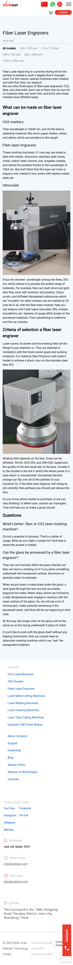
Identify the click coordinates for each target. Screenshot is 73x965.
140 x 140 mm (12, 54)
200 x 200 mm (33, 54)
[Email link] (59, 4)
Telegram (9, 822)
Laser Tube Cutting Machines (26, 717)
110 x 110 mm (50, 48)
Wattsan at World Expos (23, 772)
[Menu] (68, 4)
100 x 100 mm (28, 48)
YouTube (9, 808)
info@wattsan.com (15, 863)
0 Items (63, 12)
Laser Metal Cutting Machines (26, 696)
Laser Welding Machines (23, 703)
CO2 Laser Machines (20, 674)
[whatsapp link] (52, 4)
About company (17, 736)
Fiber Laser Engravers (21, 688)
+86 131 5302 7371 (17, 846)
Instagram (10, 815)
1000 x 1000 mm (13, 61)
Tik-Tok (23, 815)
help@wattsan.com (16, 881)
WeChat (8, 829)
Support (13, 743)
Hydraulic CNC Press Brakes (25, 724)
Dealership (14, 750)
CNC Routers (15, 681)
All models (9, 48)
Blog (10, 757)
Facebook (25, 808)
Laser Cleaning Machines (23, 710)
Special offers (16, 764)
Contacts (13, 779)
